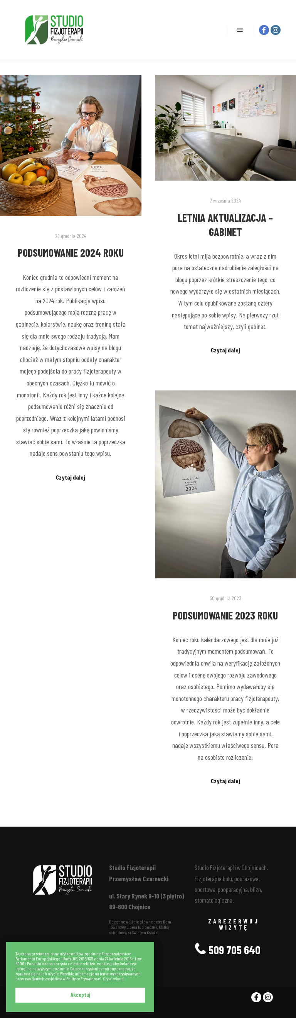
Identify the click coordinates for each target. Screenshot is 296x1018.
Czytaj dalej (70, 477)
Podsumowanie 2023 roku (225, 615)
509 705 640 (233, 950)
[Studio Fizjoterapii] (53, 30)
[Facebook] (264, 30)
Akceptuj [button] (80, 994)
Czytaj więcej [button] (113, 978)
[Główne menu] (240, 30)
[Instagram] (276, 30)
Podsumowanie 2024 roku (71, 252)
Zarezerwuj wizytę (233, 924)
